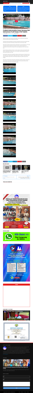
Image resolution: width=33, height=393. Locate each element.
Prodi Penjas (16, 33)
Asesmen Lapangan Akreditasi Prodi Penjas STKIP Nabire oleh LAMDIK (15, 368)
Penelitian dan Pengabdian (12, 3)
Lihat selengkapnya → (6, 354)
